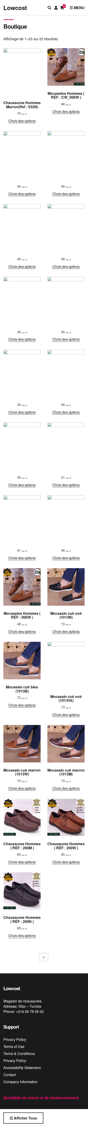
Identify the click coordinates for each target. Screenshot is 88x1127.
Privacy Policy (14, 1039)
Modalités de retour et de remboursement (41, 1098)
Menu (79, 7)
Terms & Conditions (19, 1053)
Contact (9, 1074)
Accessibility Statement (22, 1067)
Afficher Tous (25, 1118)
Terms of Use (13, 1046)
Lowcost (15, 7)
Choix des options (22, 121)
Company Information (20, 1081)
